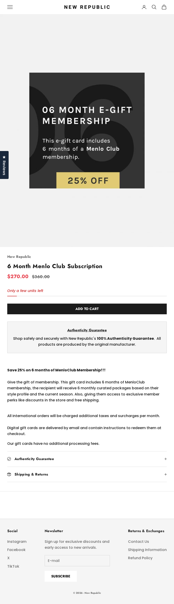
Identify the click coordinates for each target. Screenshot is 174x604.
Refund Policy (140, 558)
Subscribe (60, 576)
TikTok (13, 566)
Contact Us (138, 541)
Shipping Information (147, 549)
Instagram (17, 541)
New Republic (19, 256)
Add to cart (87, 308)
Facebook (16, 549)
